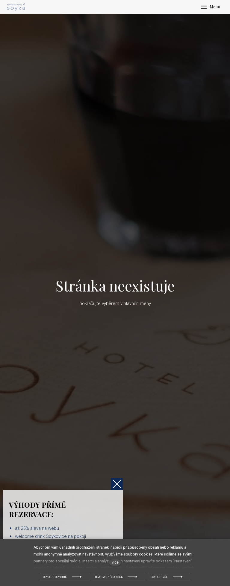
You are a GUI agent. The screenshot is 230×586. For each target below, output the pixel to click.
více (115, 562)
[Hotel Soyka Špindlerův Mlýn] (16, 6)
